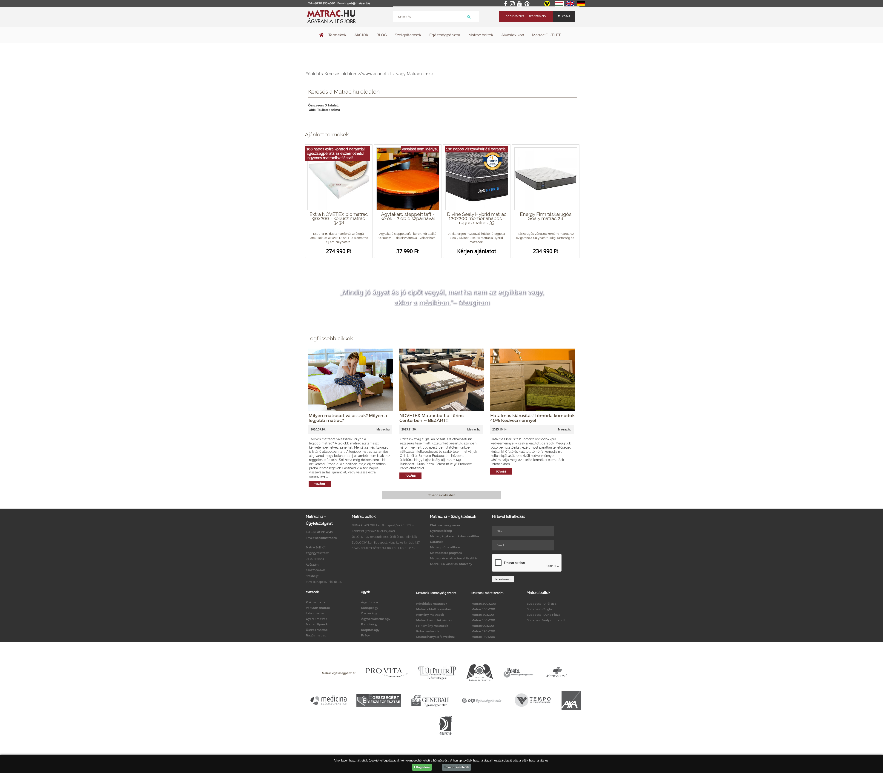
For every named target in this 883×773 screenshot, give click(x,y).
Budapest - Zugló (539, 609)
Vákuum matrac (318, 608)
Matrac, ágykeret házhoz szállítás (454, 536)
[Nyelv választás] (559, 5)
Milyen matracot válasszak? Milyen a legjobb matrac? (348, 418)
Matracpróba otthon (445, 547)
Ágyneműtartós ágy (375, 619)
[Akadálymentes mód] (547, 5)
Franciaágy (369, 624)
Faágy (365, 635)
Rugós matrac (316, 635)
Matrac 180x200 (483, 620)
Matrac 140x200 (483, 636)
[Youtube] (520, 4)
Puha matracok (427, 631)
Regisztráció (537, 16)
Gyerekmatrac (316, 619)
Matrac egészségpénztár (338, 673)
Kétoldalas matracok (431, 603)
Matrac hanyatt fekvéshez (435, 636)
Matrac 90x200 (482, 625)
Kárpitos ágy (370, 630)
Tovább (319, 483)
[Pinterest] (528, 4)
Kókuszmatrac (316, 602)
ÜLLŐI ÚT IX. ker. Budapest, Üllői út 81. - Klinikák (384, 537)
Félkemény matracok (432, 625)
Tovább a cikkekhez (441, 495)
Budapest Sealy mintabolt (546, 620)
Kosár (566, 16)
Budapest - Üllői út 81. (542, 603)
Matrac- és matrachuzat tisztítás (454, 558)
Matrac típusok (317, 624)
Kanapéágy (369, 608)
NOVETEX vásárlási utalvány (451, 564)
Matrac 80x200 (482, 614)
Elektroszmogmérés (445, 525)
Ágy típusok (369, 602)
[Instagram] (513, 4)
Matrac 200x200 (483, 603)
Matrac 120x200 (483, 631)
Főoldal (313, 73)
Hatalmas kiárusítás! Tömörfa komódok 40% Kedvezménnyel (532, 418)
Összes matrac (316, 630)
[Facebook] (506, 4)
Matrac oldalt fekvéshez (434, 609)
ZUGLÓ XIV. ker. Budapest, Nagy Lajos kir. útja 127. (386, 542)
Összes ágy (369, 613)
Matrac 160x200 (483, 609)
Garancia (437, 542)
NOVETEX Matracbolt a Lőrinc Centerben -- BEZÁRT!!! (431, 418)
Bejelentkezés (515, 16)
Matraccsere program (446, 553)
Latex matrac (315, 613)
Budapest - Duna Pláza (543, 614)
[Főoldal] (321, 35)
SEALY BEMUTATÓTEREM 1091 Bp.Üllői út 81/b (383, 548)
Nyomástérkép (441, 531)
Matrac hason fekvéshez (434, 620)
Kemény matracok (430, 614)
